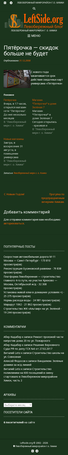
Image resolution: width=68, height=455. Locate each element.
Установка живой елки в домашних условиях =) (33, 292)
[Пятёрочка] (18, 112)
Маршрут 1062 (13, 304)
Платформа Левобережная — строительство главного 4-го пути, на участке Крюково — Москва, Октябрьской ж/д (32, 280)
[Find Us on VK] (5, 3)
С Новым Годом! (14, 194)
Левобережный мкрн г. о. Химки (30, 173)
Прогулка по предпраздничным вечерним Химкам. (52, 198)
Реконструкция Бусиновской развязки (27, 268)
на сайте (19, 422)
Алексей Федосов (15, 361)
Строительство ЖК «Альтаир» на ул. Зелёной (32, 308)
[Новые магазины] (18, 151)
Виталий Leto (12, 353)
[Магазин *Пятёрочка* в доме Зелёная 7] (46, 116)
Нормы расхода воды (17, 300)
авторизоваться (14, 223)
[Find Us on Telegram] (11, 3)
